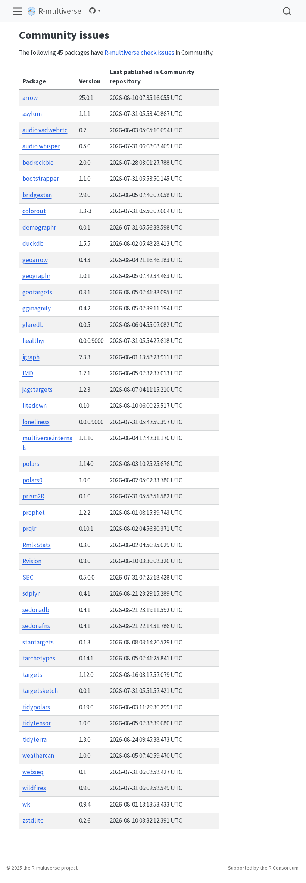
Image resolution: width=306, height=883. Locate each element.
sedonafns (36, 626)
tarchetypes (38, 658)
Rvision (31, 561)
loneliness (36, 422)
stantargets (38, 642)
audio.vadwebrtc (45, 130)
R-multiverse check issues (139, 52)
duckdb (33, 243)
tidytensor (36, 723)
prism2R (33, 496)
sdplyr (31, 593)
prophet (33, 512)
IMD (27, 373)
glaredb (33, 325)
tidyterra (34, 739)
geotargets (37, 292)
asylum (32, 114)
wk (26, 804)
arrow (30, 98)
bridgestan (37, 195)
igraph (31, 357)
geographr (36, 276)
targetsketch (40, 691)
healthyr (33, 341)
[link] (95, 11)
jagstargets (37, 389)
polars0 (32, 480)
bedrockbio (38, 162)
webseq (33, 772)
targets (32, 675)
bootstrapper (40, 178)
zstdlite (33, 820)
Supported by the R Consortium (263, 867)
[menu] (17, 11)
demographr (39, 227)
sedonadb (35, 610)
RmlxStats (36, 545)
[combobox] (287, 11)
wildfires (34, 788)
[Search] (287, 11)
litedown (34, 405)
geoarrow (35, 260)
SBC (27, 577)
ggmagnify (36, 308)
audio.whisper (41, 146)
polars (30, 464)
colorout (34, 211)
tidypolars (36, 707)
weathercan (38, 755)
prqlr (29, 528)
